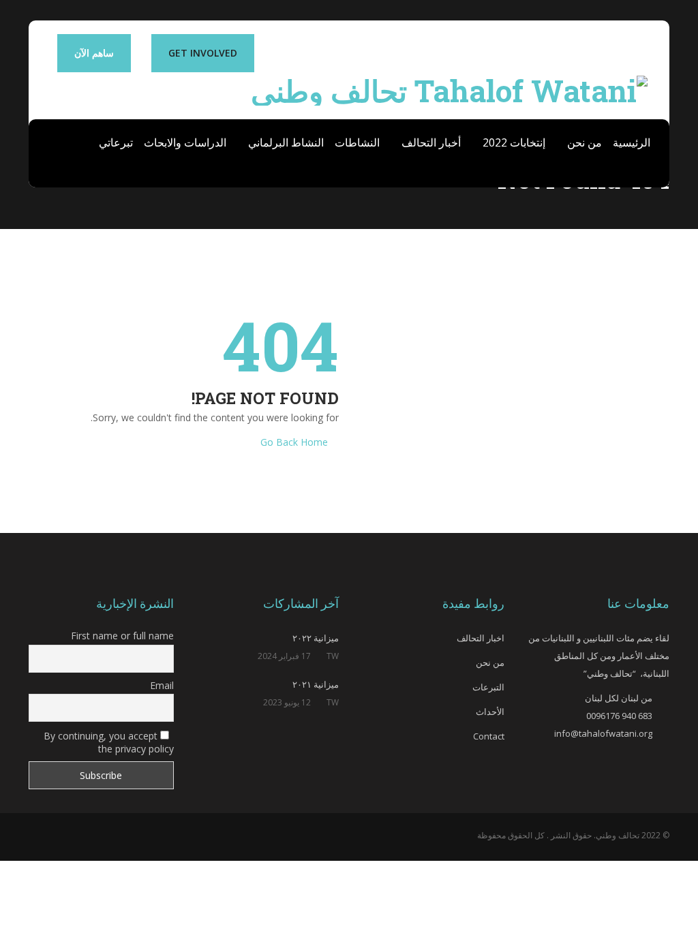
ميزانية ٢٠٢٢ (315, 638)
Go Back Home (294, 442)
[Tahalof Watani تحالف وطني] (449, 87)
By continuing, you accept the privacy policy (109, 742)
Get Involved (202, 52)
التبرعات (488, 687)
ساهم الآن (94, 52)
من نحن (583, 142)
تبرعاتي (116, 142)
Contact (488, 736)
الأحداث (490, 711)
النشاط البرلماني (284, 142)
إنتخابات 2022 (512, 142)
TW (333, 656)
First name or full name (122, 635)
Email (162, 685)
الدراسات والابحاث (185, 142)
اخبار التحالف (480, 638)
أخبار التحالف (430, 142)
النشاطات (357, 142)
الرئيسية (631, 142)
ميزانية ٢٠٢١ (315, 684)
